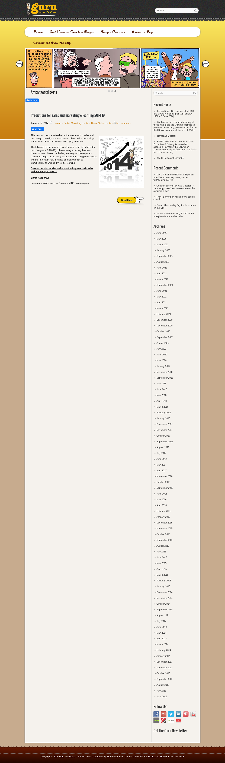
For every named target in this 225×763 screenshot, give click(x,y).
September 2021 (164, 285)
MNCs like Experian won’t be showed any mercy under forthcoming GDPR (173, 177)
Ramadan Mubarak (166, 136)
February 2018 (163, 412)
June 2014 (161, 627)
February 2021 (163, 314)
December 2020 (164, 320)
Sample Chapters (113, 32)
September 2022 (164, 256)
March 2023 (162, 244)
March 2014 (162, 644)
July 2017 (161, 453)
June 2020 (161, 354)
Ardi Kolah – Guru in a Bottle (72, 32)
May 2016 (161, 499)
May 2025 (161, 238)
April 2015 (161, 569)
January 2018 (163, 418)
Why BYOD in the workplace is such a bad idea (173, 215)
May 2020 (161, 360)
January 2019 (163, 366)
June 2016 (161, 493)
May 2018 (161, 395)
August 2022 (162, 262)
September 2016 (164, 488)
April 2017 (161, 470)
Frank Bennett (163, 196)
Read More (126, 200)
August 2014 (162, 615)
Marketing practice (80, 123)
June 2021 (161, 291)
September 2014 (164, 609)
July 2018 (161, 383)
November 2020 (164, 325)
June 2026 (161, 233)
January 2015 (163, 586)
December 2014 (164, 592)
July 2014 (161, 621)
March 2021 (162, 308)
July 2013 (161, 690)
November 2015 (164, 528)
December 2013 (164, 661)
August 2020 (162, 343)
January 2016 (163, 517)
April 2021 (161, 302)
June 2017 (161, 459)
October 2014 (163, 603)
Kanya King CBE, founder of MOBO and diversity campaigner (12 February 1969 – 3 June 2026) (173, 114)
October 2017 (163, 435)
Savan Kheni (162, 205)
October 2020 (163, 331)
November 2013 (164, 667)
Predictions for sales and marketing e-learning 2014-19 (68, 115)
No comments (123, 123)
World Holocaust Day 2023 (170, 158)
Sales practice (105, 123)
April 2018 (161, 401)
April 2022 (161, 273)
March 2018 (162, 406)
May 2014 (161, 632)
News (94, 123)
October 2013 (163, 673)
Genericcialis (163, 185)
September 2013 (164, 679)
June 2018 (161, 389)
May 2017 (161, 464)
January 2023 (163, 250)
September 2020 (164, 337)
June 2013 (161, 696)
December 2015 (164, 522)
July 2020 (161, 349)
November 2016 (164, 476)
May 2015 (161, 563)
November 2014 (164, 598)
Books (38, 32)
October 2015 (163, 534)
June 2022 (161, 267)
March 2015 (162, 575)
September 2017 (164, 441)
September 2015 (164, 540)
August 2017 (162, 447)
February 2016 (163, 511)
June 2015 (161, 557)
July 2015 (161, 551)
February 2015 (163, 580)
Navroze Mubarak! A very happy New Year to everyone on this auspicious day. (174, 188)
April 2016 (161, 505)
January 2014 (163, 656)
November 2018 (164, 372)
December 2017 (164, 424)
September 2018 (164, 377)
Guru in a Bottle (62, 123)
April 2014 (161, 638)
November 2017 (164, 430)
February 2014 (163, 650)
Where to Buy (142, 32)
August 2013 (162, 685)
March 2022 (162, 279)
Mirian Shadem (164, 213)
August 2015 (162, 546)
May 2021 (161, 296)
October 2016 (163, 482)
